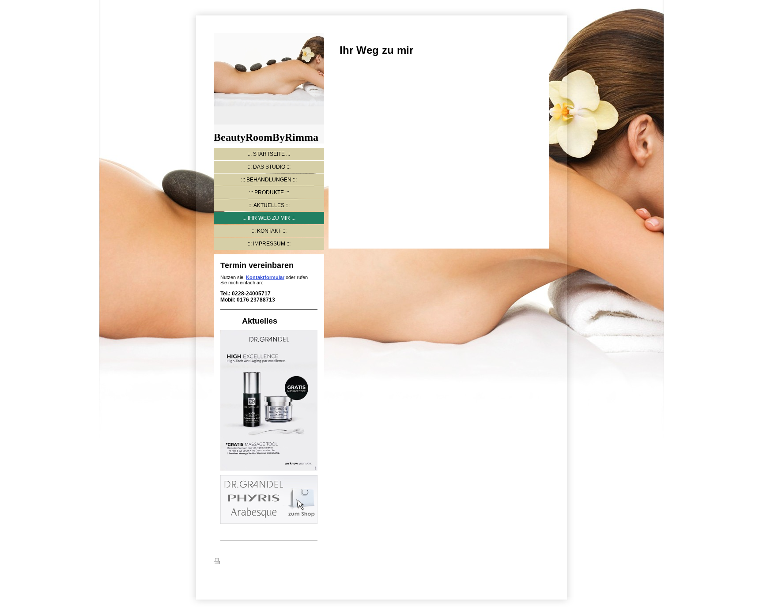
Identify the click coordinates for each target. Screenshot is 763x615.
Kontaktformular (265, 277)
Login (542, 561)
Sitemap (267, 562)
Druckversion (238, 562)
